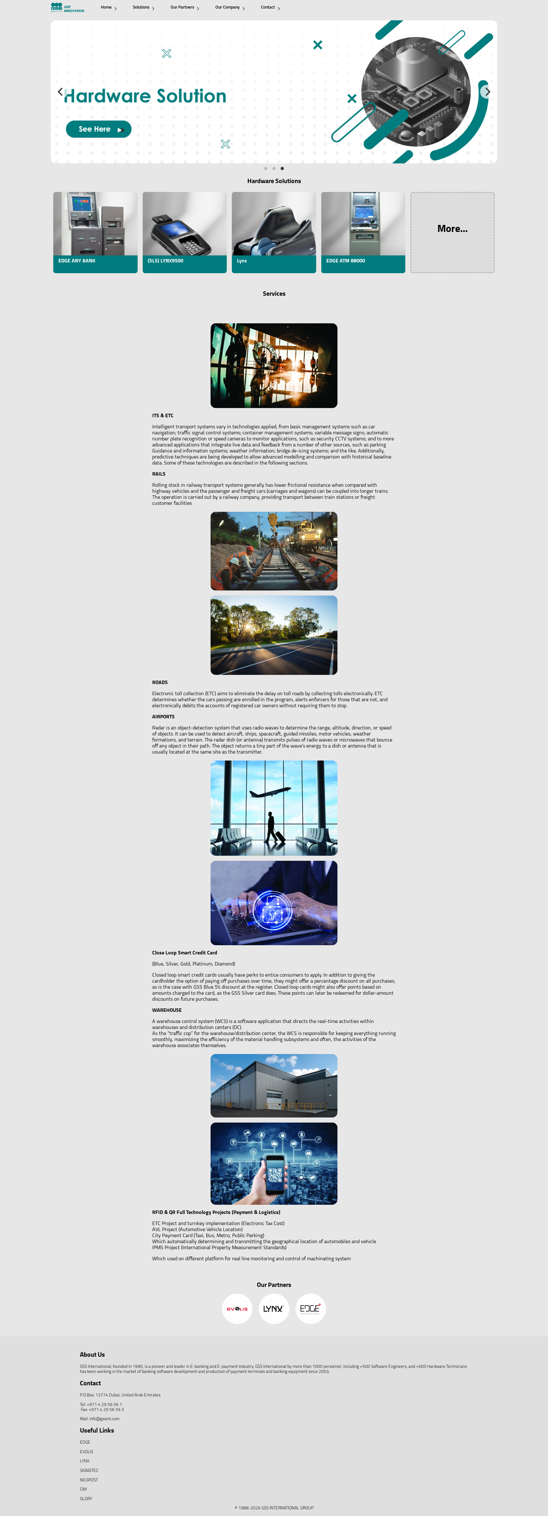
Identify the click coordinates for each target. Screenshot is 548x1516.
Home (106, 7)
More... (452, 229)
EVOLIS (86, 1452)
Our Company (227, 7)
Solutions (141, 7)
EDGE (85, 1442)
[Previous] (61, 92)
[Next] (487, 92)
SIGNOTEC (89, 1471)
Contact (268, 7)
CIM (83, 1489)
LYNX (84, 1461)
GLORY (86, 1499)
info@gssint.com (104, 1419)
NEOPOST (89, 1480)
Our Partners (182, 7)
